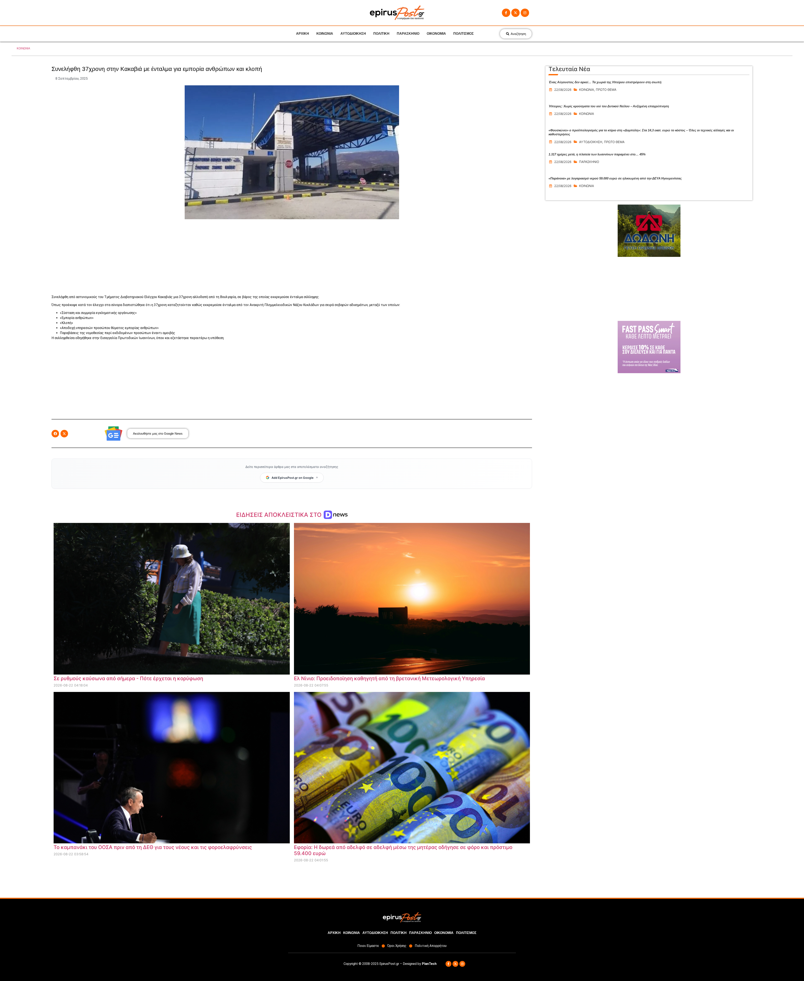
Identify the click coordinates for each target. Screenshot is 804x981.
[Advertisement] (291, 257)
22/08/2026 (562, 89)
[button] (55, 433)
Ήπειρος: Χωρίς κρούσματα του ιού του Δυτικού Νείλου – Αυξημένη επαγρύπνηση (609, 106)
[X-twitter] (515, 13)
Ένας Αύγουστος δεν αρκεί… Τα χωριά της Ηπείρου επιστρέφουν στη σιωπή (605, 82)
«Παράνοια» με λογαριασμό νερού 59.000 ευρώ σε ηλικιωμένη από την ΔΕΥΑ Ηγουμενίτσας (615, 178)
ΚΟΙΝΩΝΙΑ (324, 33)
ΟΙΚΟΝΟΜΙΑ (436, 33)
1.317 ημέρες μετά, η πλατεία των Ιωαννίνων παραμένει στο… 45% (597, 154)
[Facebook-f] (506, 13)
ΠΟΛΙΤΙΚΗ (381, 33)
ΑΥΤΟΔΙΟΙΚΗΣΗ (353, 33)
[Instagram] (525, 13)
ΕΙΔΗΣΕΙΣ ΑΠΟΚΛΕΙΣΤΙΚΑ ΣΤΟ (279, 514)
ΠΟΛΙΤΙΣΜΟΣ (463, 33)
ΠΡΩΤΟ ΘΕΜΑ (606, 90)
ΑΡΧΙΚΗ (302, 33)
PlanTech (429, 964)
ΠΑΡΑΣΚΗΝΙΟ (408, 33)
